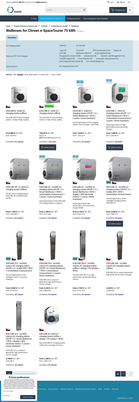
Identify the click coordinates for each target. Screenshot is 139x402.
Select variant (48, 147)
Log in (112, 2)
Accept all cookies (28, 397)
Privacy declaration (8, 391)
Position (20, 74)
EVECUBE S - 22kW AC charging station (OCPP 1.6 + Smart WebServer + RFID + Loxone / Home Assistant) (85, 114)
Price (26, 74)
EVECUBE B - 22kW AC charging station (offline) (16, 112)
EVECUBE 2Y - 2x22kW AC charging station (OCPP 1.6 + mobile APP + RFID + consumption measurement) (118, 191)
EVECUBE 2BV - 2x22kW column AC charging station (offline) (118, 265)
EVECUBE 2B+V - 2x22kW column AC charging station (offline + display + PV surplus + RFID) (86, 267)
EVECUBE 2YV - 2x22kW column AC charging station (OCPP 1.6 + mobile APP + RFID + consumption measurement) (19, 267)
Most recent (33, 74)
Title (14, 74)
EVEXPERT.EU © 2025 (125, 398)
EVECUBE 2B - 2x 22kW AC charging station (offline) (17, 188)
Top (9, 374)
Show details (6, 395)
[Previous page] (118, 374)
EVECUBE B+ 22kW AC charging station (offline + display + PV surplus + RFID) (51, 336)
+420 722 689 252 (18, 2)
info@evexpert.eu (41, 2)
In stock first (43, 74)
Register (122, 2)
